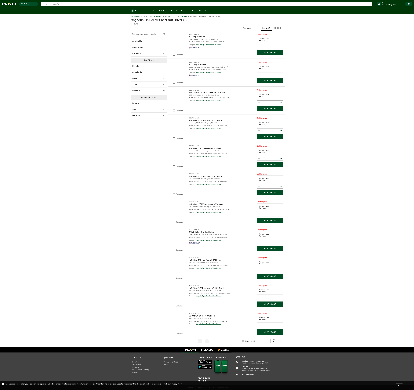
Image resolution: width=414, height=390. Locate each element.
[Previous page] (189, 341)
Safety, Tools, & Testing (152, 16)
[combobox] (206, 4)
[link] (146, 362)
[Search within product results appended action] (164, 34)
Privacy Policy (176, 384)
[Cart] (408, 4)
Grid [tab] (279, 28)
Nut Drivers (182, 16)
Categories (135, 16)
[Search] (369, 4)
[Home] (10, 3)
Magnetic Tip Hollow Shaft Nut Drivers (208, 44)
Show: (273, 339)
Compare (179, 55)
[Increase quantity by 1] (281, 47)
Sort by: (245, 26)
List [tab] (268, 28)
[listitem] (390, 4)
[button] (28, 4)
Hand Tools (169, 16)
